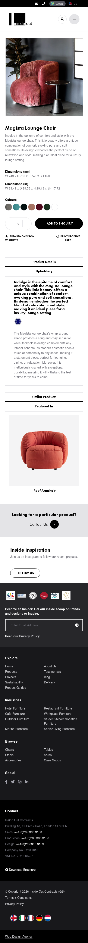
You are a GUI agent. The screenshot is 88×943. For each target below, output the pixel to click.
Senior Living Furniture (59, 729)
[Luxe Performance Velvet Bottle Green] (47, 207)
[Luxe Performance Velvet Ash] (8, 207)
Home (9, 666)
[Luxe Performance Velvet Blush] (31, 207)
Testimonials (52, 671)
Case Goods (52, 760)
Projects (10, 677)
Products (11, 671)
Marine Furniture (16, 729)
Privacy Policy (29, 636)
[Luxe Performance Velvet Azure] (16, 207)
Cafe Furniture (15, 713)
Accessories (13, 760)
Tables (48, 749)
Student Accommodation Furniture (60, 721)
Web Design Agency (18, 936)
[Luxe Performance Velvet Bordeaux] (39, 207)
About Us (50, 666)
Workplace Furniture (58, 713)
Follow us (25, 573)
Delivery (49, 682)
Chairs (9, 749)
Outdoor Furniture (17, 719)
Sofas (48, 755)
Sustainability (14, 682)
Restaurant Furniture (58, 708)
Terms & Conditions (18, 897)
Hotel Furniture (15, 708)
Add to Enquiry (60, 223)
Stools (9, 755)
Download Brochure (22, 869)
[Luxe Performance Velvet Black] (24, 207)
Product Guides (15, 687)
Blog (47, 677)
